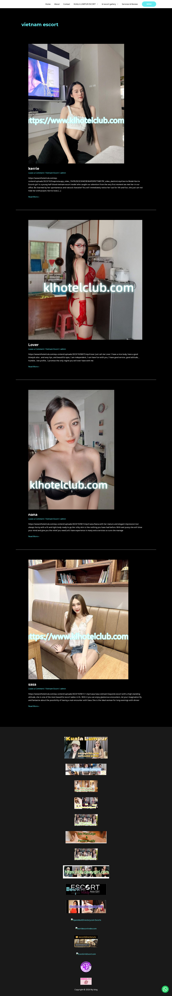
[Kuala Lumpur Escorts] (86, 966)
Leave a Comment (36, 173)
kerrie (33, 168)
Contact (66, 4)
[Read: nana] (71, 449)
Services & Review (130, 4)
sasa (32, 684)
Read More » (33, 196)
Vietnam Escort (52, 173)
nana (32, 514)
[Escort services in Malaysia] (86, 981)
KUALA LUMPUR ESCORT (85, 4)
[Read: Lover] (85, 279)
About (57, 4)
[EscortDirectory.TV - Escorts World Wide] (86, 941)
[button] (149, 4)
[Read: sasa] (78, 619)
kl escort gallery (109, 4)
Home (48, 4)
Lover (33, 345)
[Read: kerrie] (76, 103)
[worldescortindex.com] (86, 928)
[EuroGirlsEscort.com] (86, 954)
